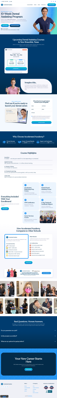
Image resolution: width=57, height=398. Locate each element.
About (39, 4)
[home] (6, 5)
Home (25, 386)
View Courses (5, 25)
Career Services (36, 387)
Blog (33, 391)
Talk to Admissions (46, 273)
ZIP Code (33, 112)
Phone (43, 109)
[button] (43, 4)
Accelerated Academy (30, 395)
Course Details (30, 4)
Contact (34, 389)
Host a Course (35, 392)
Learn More (44, 119)
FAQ (33, 386)
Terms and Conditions (30, 396)
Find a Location (51, 4)
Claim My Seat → (16, 68)
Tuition (35, 4)
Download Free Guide (15, 25)
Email (33, 109)
